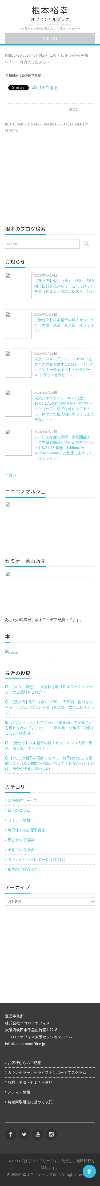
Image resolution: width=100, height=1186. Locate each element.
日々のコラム (19, 810)
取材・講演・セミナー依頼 (30, 1082)
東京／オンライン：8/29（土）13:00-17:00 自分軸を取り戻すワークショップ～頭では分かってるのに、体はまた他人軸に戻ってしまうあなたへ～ (64, 409)
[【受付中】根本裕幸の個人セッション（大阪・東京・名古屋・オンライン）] (19, 325)
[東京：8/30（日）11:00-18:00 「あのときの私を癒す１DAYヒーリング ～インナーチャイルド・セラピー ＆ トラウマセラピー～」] (19, 364)
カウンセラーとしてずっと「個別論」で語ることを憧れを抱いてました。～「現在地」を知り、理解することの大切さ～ (50, 727)
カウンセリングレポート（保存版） (37, 859)
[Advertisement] (50, 176)
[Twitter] (24, 1134)
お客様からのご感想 (24, 1062)
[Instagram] (51, 1134)
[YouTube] (37, 1134)
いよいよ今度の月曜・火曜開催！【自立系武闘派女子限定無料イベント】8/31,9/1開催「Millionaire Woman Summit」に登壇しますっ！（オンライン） (64, 448)
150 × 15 (57, 55)
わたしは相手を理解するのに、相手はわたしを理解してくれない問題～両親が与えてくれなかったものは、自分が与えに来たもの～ (50, 763)
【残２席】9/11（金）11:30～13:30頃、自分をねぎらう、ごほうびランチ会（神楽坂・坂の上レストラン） (64, 286)
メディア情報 (19, 1092)
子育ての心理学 (21, 849)
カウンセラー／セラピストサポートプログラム (47, 1072)
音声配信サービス (23, 800)
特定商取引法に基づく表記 (30, 1101)
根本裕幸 (50, 10)
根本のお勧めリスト (24, 869)
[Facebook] (10, 1134)
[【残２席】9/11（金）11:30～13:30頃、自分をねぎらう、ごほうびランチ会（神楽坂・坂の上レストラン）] (19, 286)
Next (73, 109)
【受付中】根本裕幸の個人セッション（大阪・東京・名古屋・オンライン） (64, 325)
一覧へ (10, 474)
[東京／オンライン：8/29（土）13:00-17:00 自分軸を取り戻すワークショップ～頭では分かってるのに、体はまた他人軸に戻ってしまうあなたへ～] (19, 403)
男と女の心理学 (21, 839)
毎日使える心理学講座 (26, 829)
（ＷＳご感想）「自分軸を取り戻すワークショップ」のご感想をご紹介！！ (49, 689)
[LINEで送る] (45, 87)
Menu (50, 38)
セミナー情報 (19, 820)
